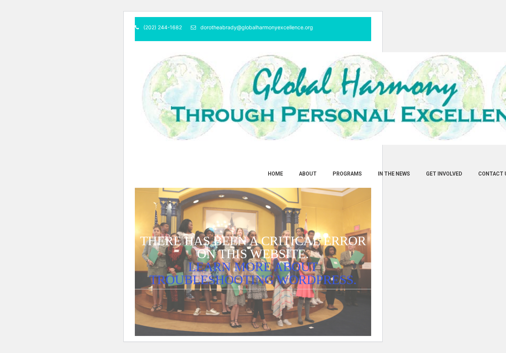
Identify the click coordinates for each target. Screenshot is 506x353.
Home (275, 174)
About (308, 174)
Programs (347, 174)
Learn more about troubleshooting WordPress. (253, 273)
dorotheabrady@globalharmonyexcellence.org (256, 27)
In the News (394, 174)
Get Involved (444, 174)
